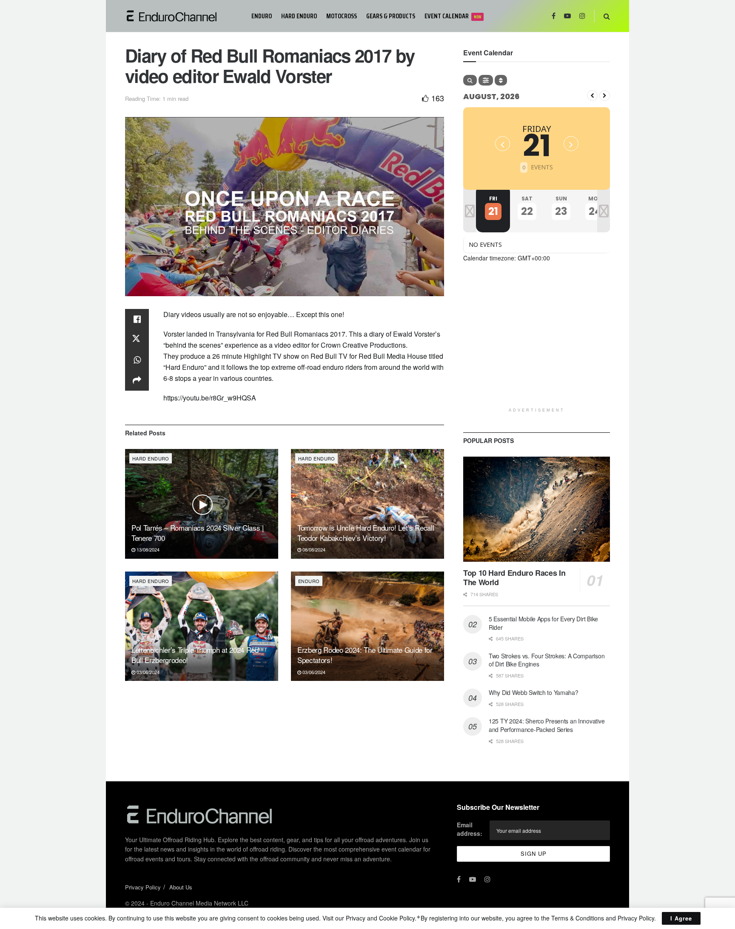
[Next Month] (604, 95)
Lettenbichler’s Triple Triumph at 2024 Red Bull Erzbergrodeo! (195, 654)
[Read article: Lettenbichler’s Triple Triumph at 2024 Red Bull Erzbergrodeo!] (201, 626)
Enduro (261, 16)
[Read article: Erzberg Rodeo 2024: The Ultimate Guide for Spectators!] (367, 626)
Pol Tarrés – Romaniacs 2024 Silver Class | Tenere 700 (197, 532)
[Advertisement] (536, 343)
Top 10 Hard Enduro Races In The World (514, 577)
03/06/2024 (147, 672)
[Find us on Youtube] (567, 16)
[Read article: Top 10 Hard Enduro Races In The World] (536, 509)
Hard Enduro (299, 16)
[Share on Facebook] (137, 319)
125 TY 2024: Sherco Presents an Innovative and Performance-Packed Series (546, 725)
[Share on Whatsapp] (137, 360)
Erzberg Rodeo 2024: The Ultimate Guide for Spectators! (365, 654)
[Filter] (486, 80)
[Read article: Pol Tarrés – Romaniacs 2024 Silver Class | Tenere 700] (201, 503)
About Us (180, 887)
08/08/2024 (313, 549)
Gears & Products (390, 16)
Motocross (341, 16)
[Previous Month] (592, 95)
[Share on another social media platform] (137, 380)
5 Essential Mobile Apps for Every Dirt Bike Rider (543, 623)
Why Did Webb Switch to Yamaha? (533, 692)
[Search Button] (607, 16)
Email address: (469, 829)
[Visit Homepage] (182, 16)
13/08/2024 (147, 549)
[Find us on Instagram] (582, 16)
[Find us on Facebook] (554, 16)
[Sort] (501, 80)
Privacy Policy (143, 887)
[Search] (470, 80)
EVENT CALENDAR (452, 16)
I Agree (681, 918)
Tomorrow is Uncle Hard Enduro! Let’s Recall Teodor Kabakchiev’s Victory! (365, 532)
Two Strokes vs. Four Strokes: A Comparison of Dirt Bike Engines (546, 660)
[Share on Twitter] (137, 339)
